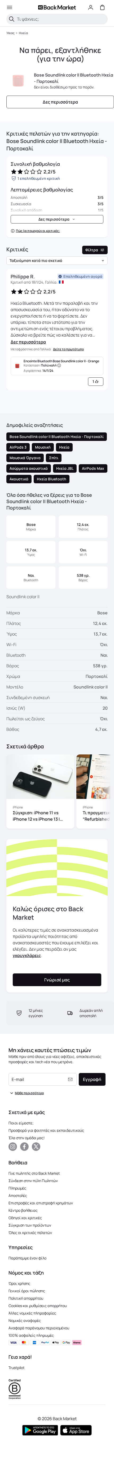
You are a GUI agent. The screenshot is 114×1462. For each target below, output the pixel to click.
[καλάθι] (102, 7)
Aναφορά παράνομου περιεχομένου (38, 1327)
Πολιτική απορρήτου (25, 1298)
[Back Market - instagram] (12, 1146)
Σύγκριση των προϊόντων (29, 1225)
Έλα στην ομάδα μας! (26, 1137)
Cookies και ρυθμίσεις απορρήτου (37, 1305)
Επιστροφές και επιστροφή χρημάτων (40, 1202)
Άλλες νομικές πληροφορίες (32, 1313)
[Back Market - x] (36, 1146)
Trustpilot (16, 1367)
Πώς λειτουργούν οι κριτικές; (38, 231)
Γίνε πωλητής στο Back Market (34, 1173)
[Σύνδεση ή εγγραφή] (90, 7)
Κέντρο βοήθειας (23, 1210)
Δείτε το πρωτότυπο (68, 349)
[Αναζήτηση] (11, 19)
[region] (57, 792)
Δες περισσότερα (28, 342)
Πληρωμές (17, 1188)
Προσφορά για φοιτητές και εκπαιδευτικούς (46, 1130)
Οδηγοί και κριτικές (25, 1217)
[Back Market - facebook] (24, 1146)
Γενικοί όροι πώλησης (26, 1290)
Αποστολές (17, 1195)
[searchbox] (61, 19)
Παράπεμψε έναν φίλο (27, 1257)
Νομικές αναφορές (24, 1320)
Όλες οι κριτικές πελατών (30, 1232)
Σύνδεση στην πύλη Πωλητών (33, 1180)
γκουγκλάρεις (27, 955)
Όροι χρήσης (19, 1283)
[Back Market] (57, 7)
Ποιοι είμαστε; (20, 1122)
